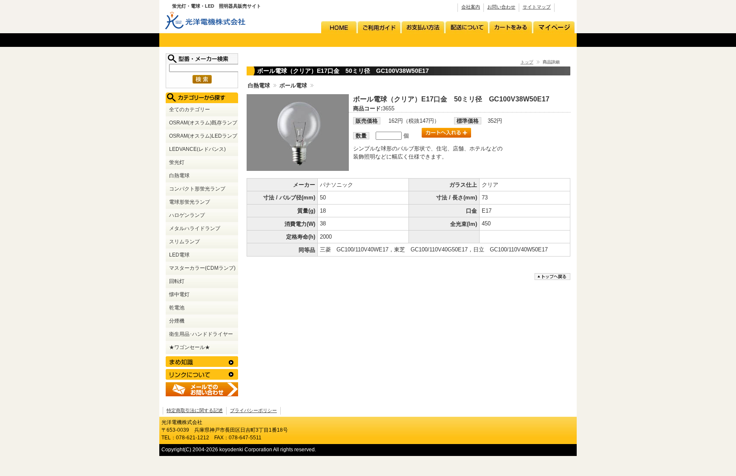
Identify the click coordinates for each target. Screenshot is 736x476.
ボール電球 (293, 85)
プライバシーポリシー (253, 410)
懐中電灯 (179, 294)
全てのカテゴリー (189, 109)
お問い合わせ (501, 6)
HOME (339, 27)
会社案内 (470, 6)
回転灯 (176, 281)
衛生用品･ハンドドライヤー (201, 334)
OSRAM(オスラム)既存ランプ (203, 122)
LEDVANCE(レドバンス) (197, 149)
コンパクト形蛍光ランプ (197, 188)
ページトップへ (553, 277)
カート (510, 27)
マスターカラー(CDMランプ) (202, 268)
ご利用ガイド (380, 27)
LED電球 (179, 254)
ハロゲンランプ (187, 215)
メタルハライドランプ (194, 228)
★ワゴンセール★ (189, 347)
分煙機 (176, 320)
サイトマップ (537, 6)
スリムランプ (184, 241)
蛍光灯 (176, 162)
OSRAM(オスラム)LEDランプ (203, 135)
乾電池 (176, 307)
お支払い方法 (424, 27)
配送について (467, 27)
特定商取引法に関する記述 (195, 410)
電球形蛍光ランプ (189, 202)
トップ (526, 62)
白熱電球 (259, 85)
